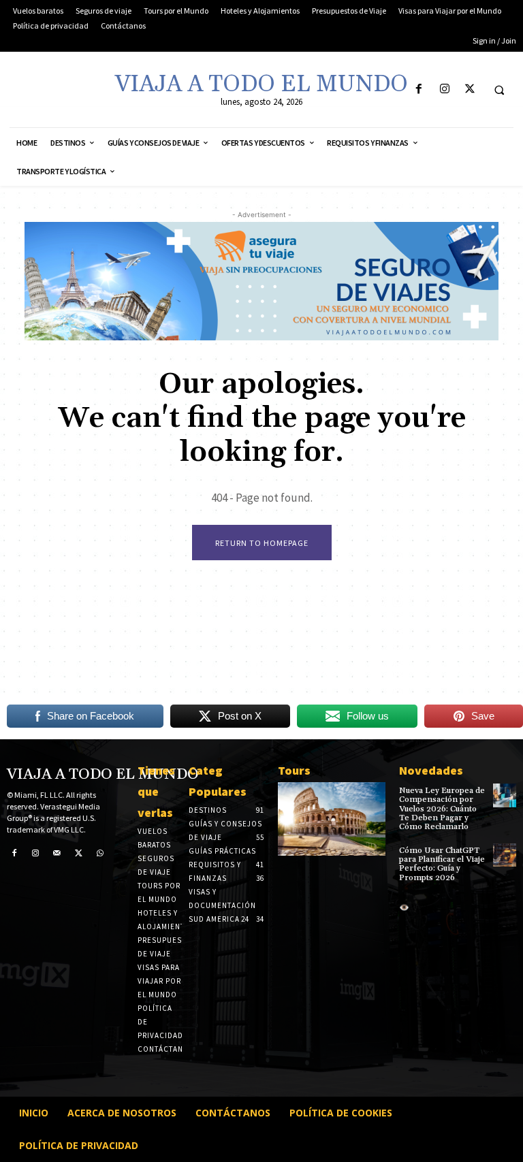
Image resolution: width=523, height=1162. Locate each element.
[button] (499, 90)
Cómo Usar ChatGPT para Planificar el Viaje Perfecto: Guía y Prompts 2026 (442, 864)
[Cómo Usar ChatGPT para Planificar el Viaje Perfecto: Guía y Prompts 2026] (504, 855)
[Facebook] (419, 89)
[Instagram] (444, 89)
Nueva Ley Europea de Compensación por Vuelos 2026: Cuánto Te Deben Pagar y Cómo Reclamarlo (442, 809)
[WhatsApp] (100, 853)
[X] (469, 89)
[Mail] (57, 853)
